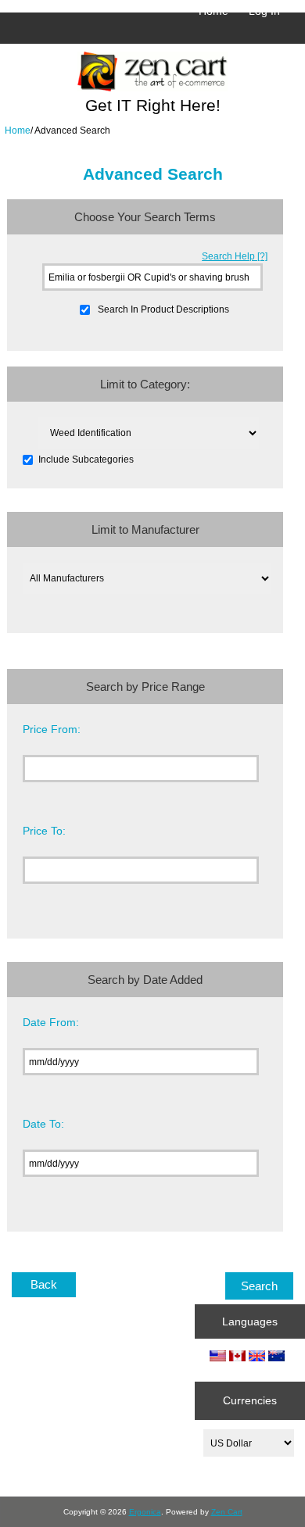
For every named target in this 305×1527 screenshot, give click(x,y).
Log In (264, 11)
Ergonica (145, 1511)
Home (213, 11)
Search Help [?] (234, 256)
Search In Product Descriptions (163, 309)
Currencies (250, 1400)
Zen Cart (226, 1511)
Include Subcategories (86, 460)
